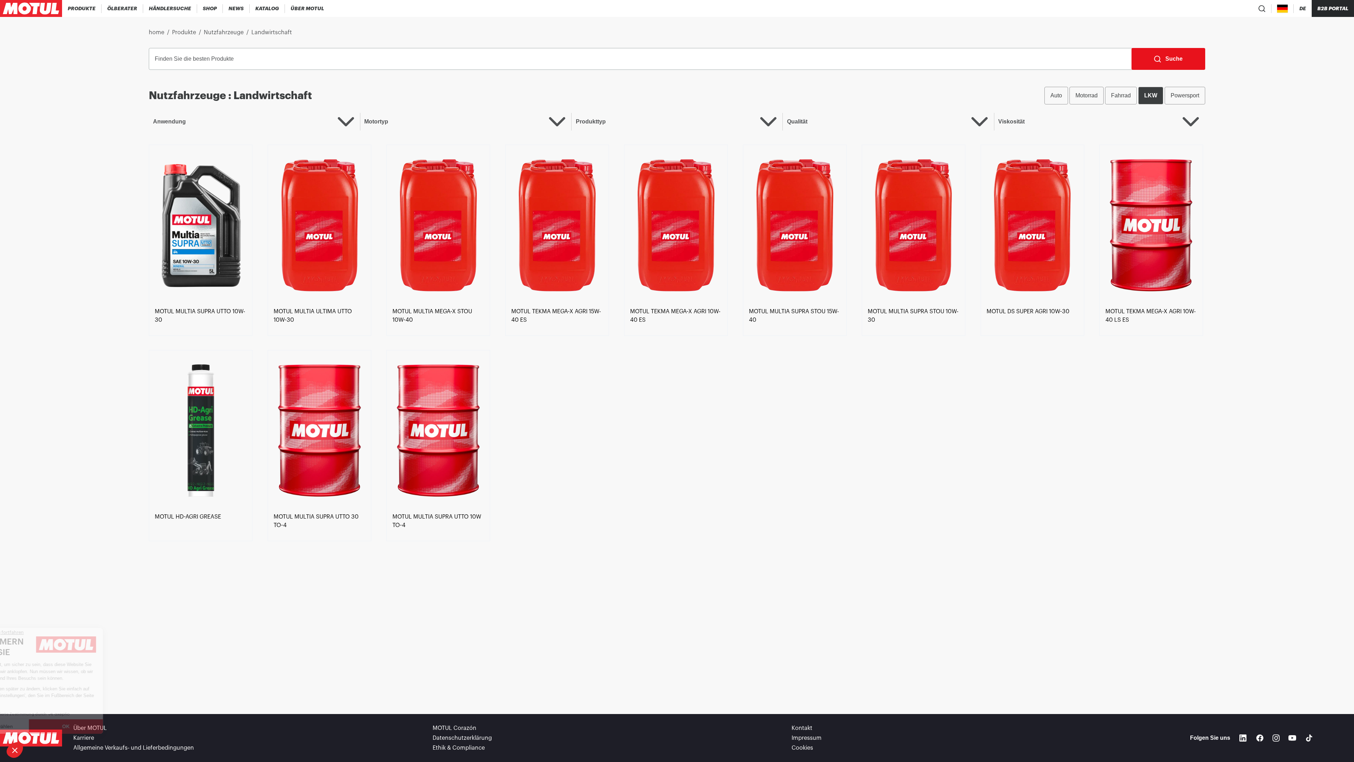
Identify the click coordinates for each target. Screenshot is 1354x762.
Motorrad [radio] (1086, 95)
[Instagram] (1276, 738)
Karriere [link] (83, 738)
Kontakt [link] (802, 728)
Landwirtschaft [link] (271, 32)
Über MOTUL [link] (90, 728)
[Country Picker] (1282, 9)
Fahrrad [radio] (1121, 95)
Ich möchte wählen (44, 726)
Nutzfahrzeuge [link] (224, 32)
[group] (1124, 95)
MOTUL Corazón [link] (454, 728)
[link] (210, 8)
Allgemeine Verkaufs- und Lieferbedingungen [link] (133, 748)
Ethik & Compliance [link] (459, 748)
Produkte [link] (184, 32)
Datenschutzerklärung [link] (462, 738)
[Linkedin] (1243, 738)
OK (118, 726)
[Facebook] (1260, 738)
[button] (14, 750)
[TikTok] (1309, 738)
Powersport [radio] (1185, 95)
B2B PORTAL (1332, 8)
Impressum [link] (807, 738)
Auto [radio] (1056, 95)
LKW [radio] (1150, 95)
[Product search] (1262, 8)
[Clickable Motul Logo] (31, 8)
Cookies (802, 748)
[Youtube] (1292, 738)
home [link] (156, 32)
